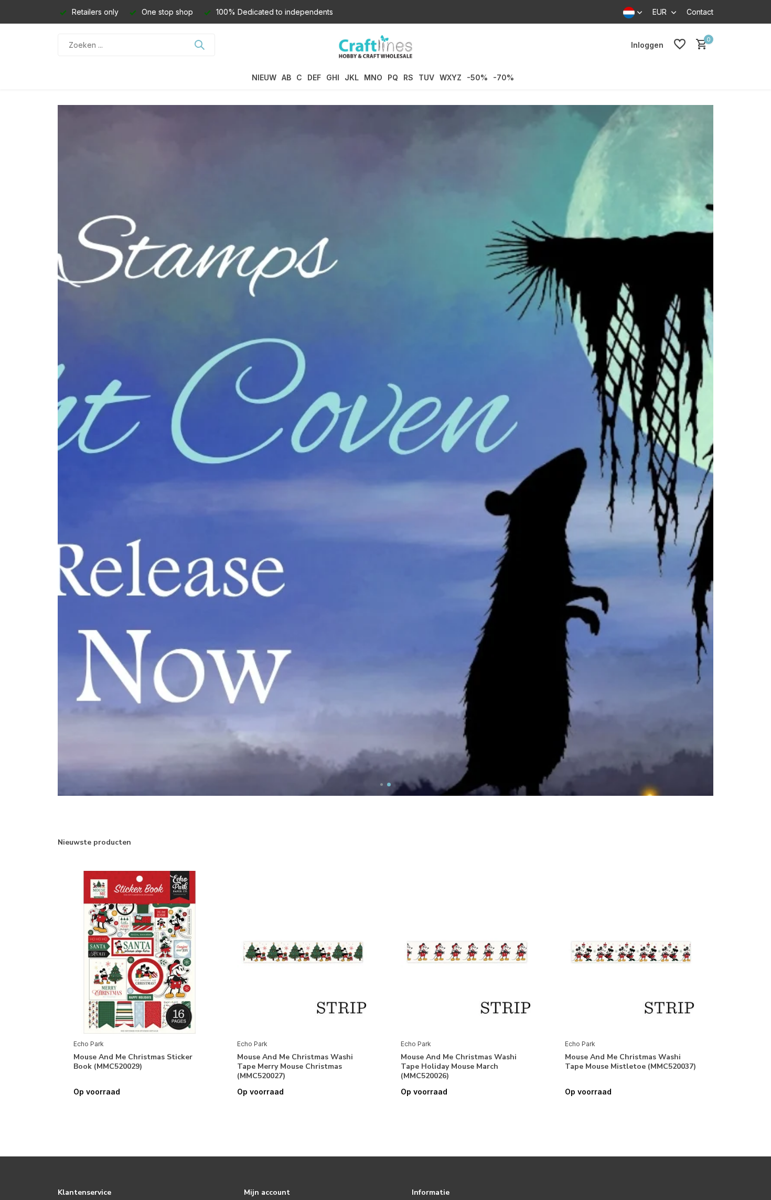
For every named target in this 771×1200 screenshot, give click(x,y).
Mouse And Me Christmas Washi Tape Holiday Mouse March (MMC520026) (459, 1066)
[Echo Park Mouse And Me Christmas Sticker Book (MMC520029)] (139, 952)
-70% (503, 77)
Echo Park (88, 1044)
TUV (426, 77)
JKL (352, 77)
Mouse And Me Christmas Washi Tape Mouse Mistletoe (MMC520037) (630, 1061)
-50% (477, 77)
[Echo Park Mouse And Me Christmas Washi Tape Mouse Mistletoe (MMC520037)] (631, 952)
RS (408, 77)
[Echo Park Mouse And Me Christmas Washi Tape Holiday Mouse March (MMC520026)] (467, 952)
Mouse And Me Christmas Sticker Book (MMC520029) (132, 1061)
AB (286, 77)
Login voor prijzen (139, 1113)
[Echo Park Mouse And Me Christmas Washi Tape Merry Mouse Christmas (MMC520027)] (303, 952)
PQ (393, 77)
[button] (382, 784)
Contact (700, 11)
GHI (332, 77)
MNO (373, 77)
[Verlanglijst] (680, 44)
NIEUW (264, 77)
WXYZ (451, 77)
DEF (314, 77)
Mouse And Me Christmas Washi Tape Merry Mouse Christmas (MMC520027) (295, 1066)
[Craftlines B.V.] (385, 45)
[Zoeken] (199, 44)
